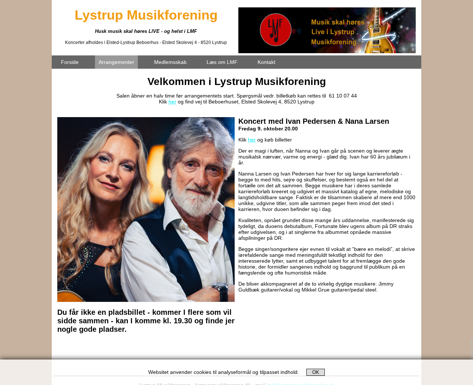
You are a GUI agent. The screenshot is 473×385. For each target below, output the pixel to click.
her (172, 102)
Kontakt (266, 62)
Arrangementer (116, 62)
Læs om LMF (222, 62)
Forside (70, 62)
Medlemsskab (170, 62)
